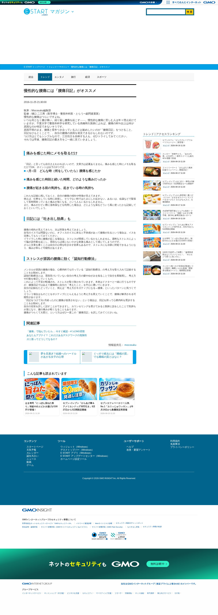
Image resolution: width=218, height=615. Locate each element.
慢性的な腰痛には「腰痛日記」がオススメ (90, 67)
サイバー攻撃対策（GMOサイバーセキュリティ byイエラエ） (64, 527)
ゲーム (30, 465)
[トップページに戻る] (36, 11)
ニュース (31, 459)
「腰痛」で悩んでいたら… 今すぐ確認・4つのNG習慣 (56, 331)
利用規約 (175, 441)
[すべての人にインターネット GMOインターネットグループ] (194, 2)
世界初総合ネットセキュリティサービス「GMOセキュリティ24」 (47, 523)
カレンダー (32, 452)
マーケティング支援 (103, 593)
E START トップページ (34, 67)
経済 (87, 77)
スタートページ (35, 446)
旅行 (73, 77)
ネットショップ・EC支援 (54, 593)
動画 (29, 462)
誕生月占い (32, 456)
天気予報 (31, 449)
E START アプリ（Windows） (76, 452)
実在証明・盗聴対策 (29, 527)
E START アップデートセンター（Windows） (84, 456)
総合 (31, 77)
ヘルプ (130, 446)
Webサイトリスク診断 (103, 523)
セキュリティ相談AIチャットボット (129, 523)
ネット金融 (139, 593)
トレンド (53, 67)
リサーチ (118, 593)
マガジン (63, 67)
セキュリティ (87, 593)
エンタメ (59, 77)
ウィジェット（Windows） (74, 446)
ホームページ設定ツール (73, 459)
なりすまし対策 (133, 527)
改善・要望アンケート (138, 449)
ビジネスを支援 (73, 593)
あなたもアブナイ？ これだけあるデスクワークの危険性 (57, 335)
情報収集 (128, 593)
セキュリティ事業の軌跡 (152, 527)
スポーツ (101, 77)
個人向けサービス (164, 593)
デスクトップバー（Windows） (77, 449)
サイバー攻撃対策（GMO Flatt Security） (108, 527)
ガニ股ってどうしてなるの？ (42, 339)
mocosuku (130, 344)
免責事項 (175, 444)
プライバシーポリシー (182, 447)
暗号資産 (150, 593)
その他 (177, 593)
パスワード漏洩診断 (83, 523)
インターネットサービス (31, 593)
